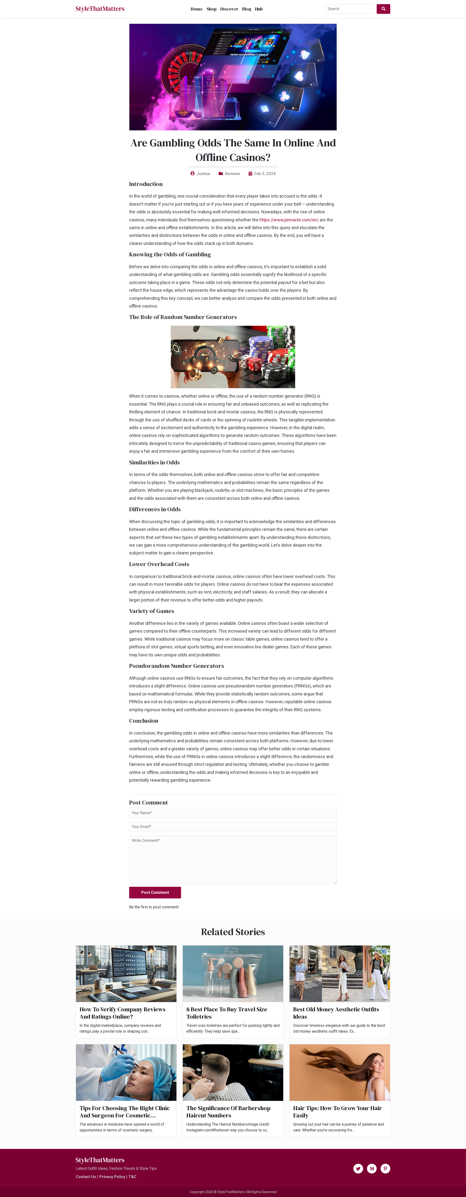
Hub (259, 9)
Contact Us (86, 1176)
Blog (246, 9)
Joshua (203, 173)
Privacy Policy (112, 1176)
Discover (229, 9)
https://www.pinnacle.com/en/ (289, 219)
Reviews (232, 173)
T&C (132, 1176)
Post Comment (155, 892)
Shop (211, 9)
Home (197, 9)
